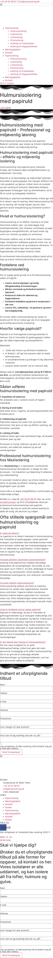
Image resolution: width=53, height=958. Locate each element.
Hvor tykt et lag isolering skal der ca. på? (20, 735)
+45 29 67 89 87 (8, 1)
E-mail (3, 702)
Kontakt (9, 52)
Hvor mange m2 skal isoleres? (14, 727)
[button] (26, 533)
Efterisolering (16, 40)
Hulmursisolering (18, 31)
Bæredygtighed (12, 49)
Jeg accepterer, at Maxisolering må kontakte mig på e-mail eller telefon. (25, 951)
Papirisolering (11, 28)
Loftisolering (16, 37)
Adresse (4, 710)
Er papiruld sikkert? (9, 533)
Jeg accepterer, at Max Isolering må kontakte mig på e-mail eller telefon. (26, 747)
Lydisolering (16, 34)
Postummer (5, 718)
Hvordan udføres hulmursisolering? (17, 583)
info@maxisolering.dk (29, 1)
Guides (8, 807)
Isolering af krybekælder (22, 43)
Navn (2, 685)
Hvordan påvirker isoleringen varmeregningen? (23, 559)
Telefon (3, 693)
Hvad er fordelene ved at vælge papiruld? (20, 609)
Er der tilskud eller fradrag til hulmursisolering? (23, 642)
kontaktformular (8, 502)
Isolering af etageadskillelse (23, 46)
